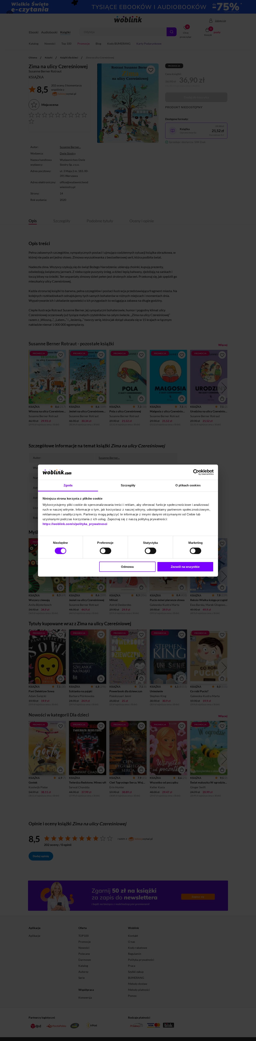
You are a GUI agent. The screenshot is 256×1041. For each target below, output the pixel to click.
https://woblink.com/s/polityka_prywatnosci (75, 524)
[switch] (105, 551)
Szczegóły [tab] (128, 485)
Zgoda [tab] (68, 485)
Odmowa (127, 566)
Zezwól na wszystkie (185, 566)
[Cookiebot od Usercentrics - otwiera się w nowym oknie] (196, 472)
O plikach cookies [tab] (188, 485)
